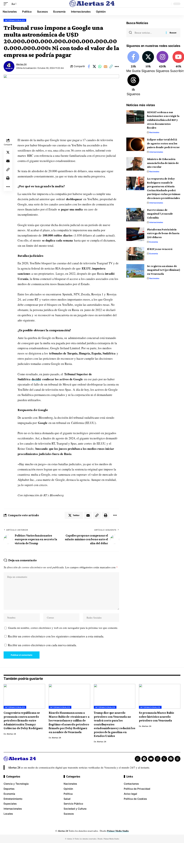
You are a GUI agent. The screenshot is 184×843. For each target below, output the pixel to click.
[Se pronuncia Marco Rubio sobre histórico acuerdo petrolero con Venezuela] (159, 696)
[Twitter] (148, 62)
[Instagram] (162, 62)
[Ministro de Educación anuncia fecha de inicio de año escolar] (135, 164)
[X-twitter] (164, 759)
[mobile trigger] (7, 3)
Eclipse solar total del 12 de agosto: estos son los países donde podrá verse (163, 143)
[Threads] (133, 85)
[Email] (105, 66)
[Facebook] (133, 62)
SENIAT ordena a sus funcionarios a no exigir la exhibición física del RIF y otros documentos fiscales (163, 120)
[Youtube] (151, 759)
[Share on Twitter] (94, 66)
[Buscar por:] (149, 32)
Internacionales (15, 20)
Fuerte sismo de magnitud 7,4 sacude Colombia (160, 213)
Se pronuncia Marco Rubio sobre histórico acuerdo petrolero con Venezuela (156, 716)
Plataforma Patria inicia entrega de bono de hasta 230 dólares (163, 233)
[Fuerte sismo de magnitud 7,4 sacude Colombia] (135, 214)
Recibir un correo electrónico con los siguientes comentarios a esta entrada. (56, 636)
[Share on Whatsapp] (99, 66)
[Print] (8, 178)
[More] (116, 66)
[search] (167, 4)
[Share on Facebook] (88, 66)
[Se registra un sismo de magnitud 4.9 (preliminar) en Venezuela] (135, 271)
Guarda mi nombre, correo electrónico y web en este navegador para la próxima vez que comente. (63, 628)
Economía (153, 242)
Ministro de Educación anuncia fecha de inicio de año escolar (163, 162)
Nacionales (154, 132)
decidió (36, 379)
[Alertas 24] (92, 4)
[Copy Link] (111, 66)
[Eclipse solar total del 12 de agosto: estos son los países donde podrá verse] (135, 144)
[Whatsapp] (138, 759)
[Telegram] (144, 759)
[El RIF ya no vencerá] (135, 254)
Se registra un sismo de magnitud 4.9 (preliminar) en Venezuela (163, 269)
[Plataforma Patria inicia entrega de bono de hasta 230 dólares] (135, 234)
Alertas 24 (21, 64)
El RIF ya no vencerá (159, 248)
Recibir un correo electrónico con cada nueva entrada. (42, 645)
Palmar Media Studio (118, 830)
